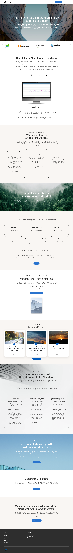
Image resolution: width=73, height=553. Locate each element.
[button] (16, 2)
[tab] (24, 75)
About (5, 537)
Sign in (65, 2)
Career (5, 540)
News (36, 2)
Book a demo (58, 2)
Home (5, 535)
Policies (6, 542)
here (36, 251)
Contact (6, 538)
